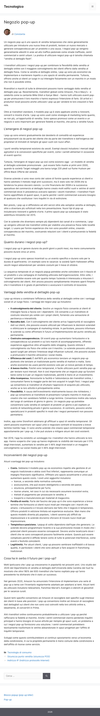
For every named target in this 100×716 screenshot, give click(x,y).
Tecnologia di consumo (19, 652)
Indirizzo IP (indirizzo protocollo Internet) (28, 660)
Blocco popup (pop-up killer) (18, 695)
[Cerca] (46, 676)
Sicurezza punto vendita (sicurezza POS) (28, 656)
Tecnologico (14, 6)
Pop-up (8, 699)
